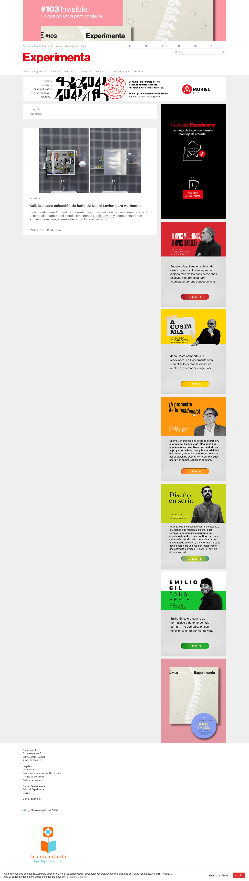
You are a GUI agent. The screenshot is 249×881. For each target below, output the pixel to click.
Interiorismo (70, 71)
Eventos (99, 71)
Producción (54, 230)
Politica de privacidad (33, 776)
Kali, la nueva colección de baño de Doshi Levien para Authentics (86, 206)
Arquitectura (40, 71)
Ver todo (111, 71)
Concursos (85, 71)
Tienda (137, 71)
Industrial (55, 71)
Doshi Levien (102, 216)
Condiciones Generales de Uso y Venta (42, 773)
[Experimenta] (57, 57)
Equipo (26, 793)
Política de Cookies (76, 876)
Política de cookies (32, 780)
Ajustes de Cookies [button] (220, 875)
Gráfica (27, 71)
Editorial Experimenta (33, 789)
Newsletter (124, 71)
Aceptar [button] (239, 875)
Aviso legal (28, 769)
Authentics (63, 212)
